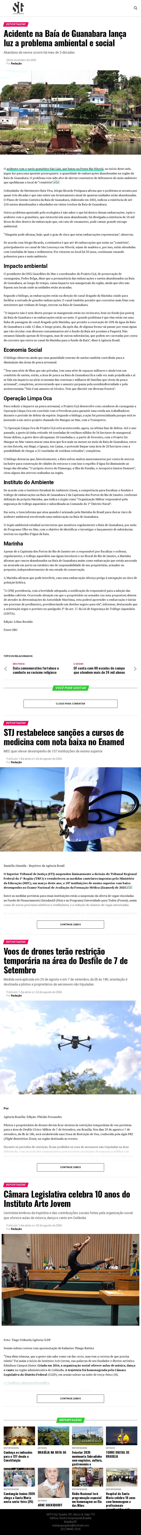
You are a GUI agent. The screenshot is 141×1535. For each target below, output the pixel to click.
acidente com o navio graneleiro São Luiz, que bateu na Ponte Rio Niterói (55, 169)
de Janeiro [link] (116, 495)
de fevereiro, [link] (95, 437)
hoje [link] (39, 234)
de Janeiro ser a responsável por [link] (79, 551)
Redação (16, 63)
